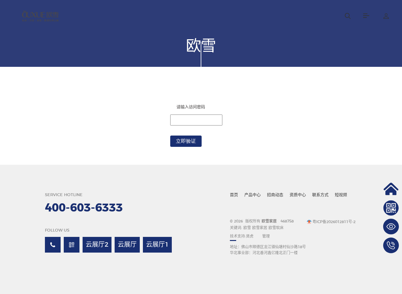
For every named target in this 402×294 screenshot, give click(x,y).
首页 (234, 195)
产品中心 (252, 195)
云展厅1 (157, 245)
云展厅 (127, 245)
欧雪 (247, 228)
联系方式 (320, 195)
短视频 (341, 195)
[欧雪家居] (41, 15)
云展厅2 (97, 245)
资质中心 (298, 195)
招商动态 (275, 195)
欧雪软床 (276, 228)
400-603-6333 (84, 208)
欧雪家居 (259, 228)
